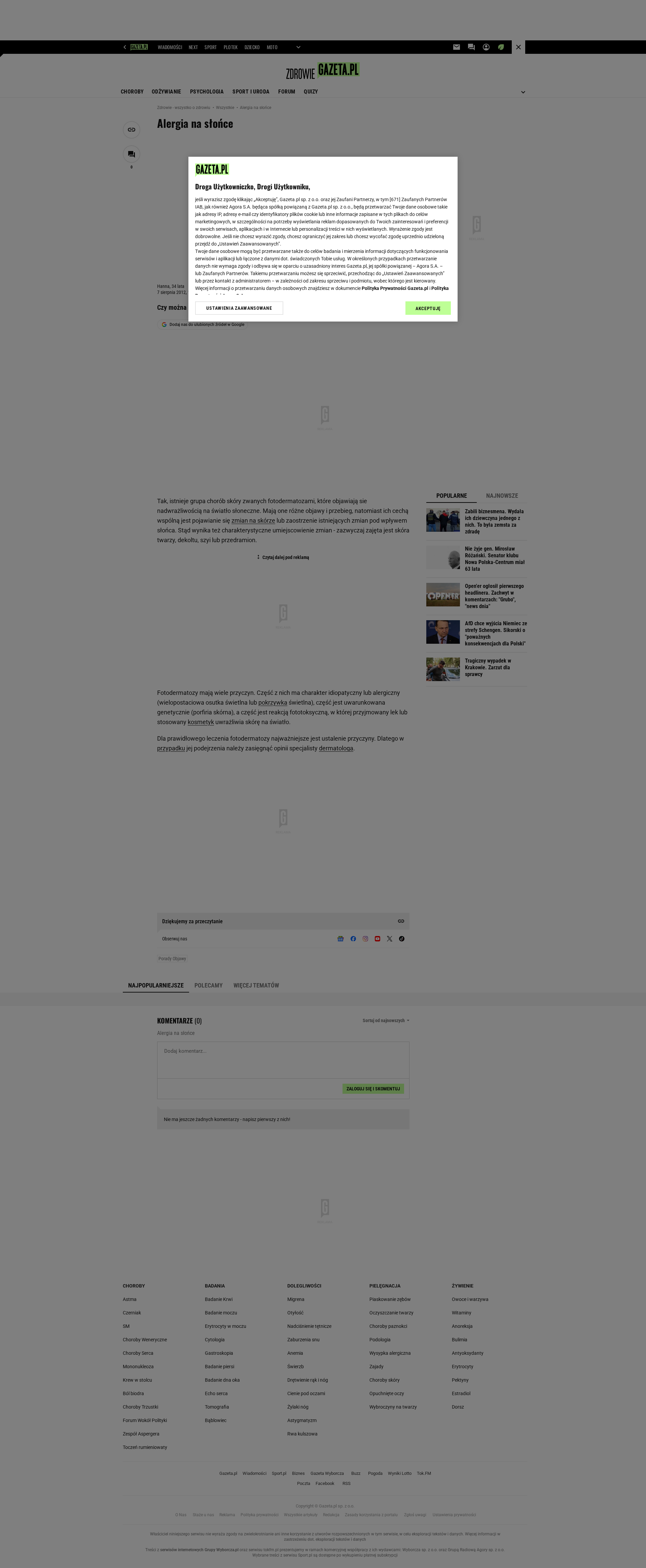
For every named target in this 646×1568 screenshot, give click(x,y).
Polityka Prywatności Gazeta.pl (395, 288)
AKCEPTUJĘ (428, 308)
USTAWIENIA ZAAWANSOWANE (239, 308)
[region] (323, 239)
